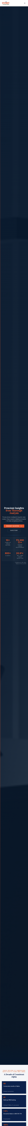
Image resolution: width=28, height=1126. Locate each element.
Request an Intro (12, 526)
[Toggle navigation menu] (24, 3)
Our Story (14, 530)
